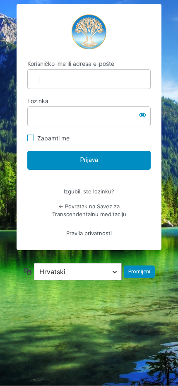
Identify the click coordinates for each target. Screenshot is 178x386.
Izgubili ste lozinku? (89, 191)
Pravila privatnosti (89, 233)
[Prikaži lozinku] (142, 114)
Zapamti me (53, 138)
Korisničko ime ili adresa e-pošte (70, 63)
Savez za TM (89, 31)
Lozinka (37, 100)
